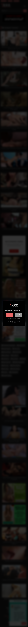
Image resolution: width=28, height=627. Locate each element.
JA (9, 314)
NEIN (18, 314)
